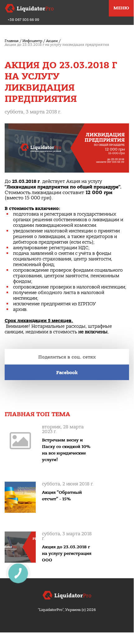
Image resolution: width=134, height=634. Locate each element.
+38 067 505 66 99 (23, 19)
